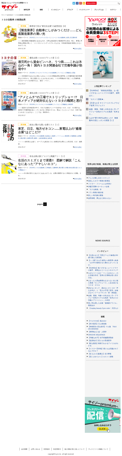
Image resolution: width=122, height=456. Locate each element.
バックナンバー (84, 10)
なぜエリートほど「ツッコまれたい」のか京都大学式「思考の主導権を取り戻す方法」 (103, 275)
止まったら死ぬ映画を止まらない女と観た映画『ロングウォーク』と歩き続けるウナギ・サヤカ (103, 283)
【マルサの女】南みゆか (97, 321)
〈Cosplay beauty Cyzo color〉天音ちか (103, 308)
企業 (67, 37)
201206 (32, 73)
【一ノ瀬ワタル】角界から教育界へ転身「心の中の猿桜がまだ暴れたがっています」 (103, 262)
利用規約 (47, 449)
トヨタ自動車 (60, 37)
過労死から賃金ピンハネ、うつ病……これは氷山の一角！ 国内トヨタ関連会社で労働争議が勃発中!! (50, 65)
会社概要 (24, 449)
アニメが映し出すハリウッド (99, 178)
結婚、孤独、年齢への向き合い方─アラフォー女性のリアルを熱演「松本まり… (104, 111)
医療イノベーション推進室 (60, 136)
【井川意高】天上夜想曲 (97, 324)
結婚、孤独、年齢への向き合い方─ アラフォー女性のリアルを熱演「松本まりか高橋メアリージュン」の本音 (103, 298)
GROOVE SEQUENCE (96, 335)
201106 (32, 136)
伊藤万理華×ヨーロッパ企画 (98, 187)
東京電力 (23, 138)
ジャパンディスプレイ (43, 37)
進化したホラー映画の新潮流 (99, 181)
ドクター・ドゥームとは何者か (100, 184)
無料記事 (27, 10)
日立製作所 (73, 37)
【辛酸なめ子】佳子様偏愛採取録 (100, 338)
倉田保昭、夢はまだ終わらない (100, 198)
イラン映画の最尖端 (95, 192)
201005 (32, 168)
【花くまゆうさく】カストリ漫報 (100, 357)
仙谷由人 (48, 136)
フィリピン (61, 73)
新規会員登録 (91, 3)
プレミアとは (99, 10)
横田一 (36, 138)
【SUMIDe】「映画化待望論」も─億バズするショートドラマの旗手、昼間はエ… (104, 93)
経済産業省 (43, 138)
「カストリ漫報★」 (97, 99)
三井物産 (48, 168)
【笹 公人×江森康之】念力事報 (99, 354)
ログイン (113, 10)
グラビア (70, 10)
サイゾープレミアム (9, 7)
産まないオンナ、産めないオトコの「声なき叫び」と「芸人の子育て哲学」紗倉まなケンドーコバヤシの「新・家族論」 (103, 290)
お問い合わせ (35, 449)
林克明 (71, 104)
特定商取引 (57, 449)
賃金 (73, 73)
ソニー (53, 37)
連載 (41, 10)
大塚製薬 (73, 136)
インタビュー (55, 10)
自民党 (50, 138)
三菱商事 (55, 168)
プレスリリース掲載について (98, 449)
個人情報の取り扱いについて (74, 449)
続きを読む (78, 49)
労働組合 (68, 73)
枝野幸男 (30, 138)
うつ (37, 73)
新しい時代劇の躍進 (95, 195)
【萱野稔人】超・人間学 (97, 332)
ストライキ (43, 73)
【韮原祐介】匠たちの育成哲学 (100, 340)
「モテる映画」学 (95, 189)
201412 (32, 37)
